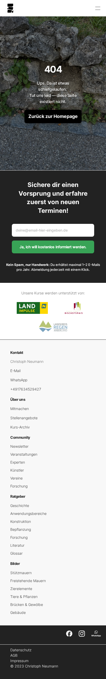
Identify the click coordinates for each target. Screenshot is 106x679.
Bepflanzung (20, 529)
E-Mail (15, 370)
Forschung (19, 486)
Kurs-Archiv (20, 427)
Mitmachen (19, 408)
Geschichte (19, 505)
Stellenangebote (24, 418)
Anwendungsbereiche (28, 513)
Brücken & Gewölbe (26, 604)
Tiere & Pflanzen (24, 596)
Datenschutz (20, 650)
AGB (13, 655)
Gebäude (18, 612)
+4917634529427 (25, 389)
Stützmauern (21, 573)
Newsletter (19, 446)
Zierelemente (21, 588)
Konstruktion (20, 521)
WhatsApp (18, 380)
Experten (17, 462)
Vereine (16, 478)
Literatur (17, 545)
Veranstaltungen (23, 454)
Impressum (19, 660)
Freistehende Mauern (28, 580)
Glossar (16, 553)
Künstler (17, 470)
